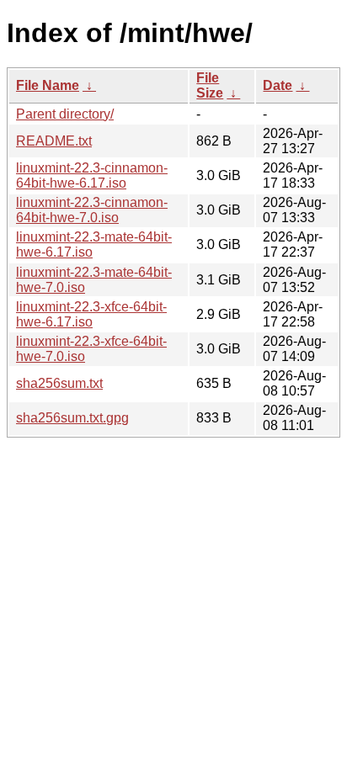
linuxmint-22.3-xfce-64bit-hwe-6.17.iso (91, 314)
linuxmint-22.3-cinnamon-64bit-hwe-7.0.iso (92, 210)
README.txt (54, 141)
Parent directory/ (65, 114)
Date (277, 85)
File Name (47, 85)
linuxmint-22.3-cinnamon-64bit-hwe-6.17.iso (92, 175)
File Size (209, 85)
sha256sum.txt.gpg (72, 418)
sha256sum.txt (59, 383)
